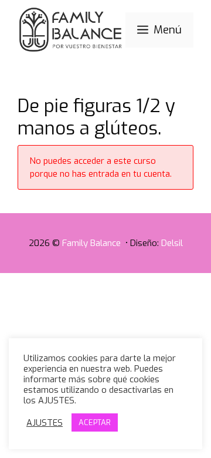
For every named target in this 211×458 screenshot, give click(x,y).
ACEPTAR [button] (95, 422)
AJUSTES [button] (44, 422)
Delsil (172, 243)
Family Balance (92, 243)
